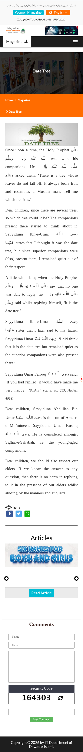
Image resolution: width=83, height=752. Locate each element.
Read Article (41, 592)
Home (9, 100)
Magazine (14, 41)
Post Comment (41, 719)
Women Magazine (28, 12)
